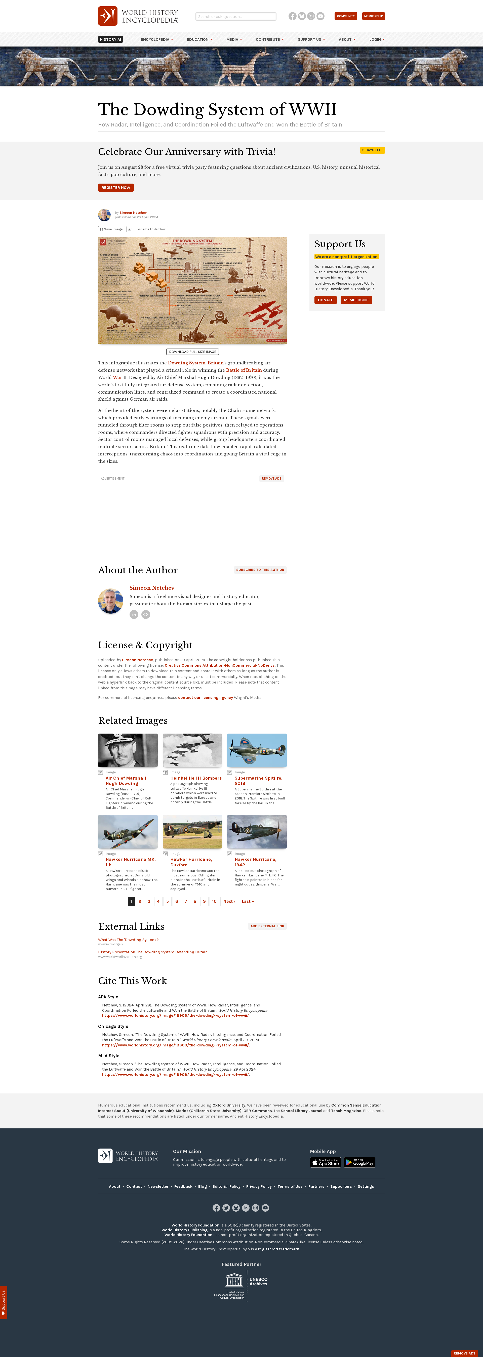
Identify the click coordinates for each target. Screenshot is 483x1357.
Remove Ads (271, 478)
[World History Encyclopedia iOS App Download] (325, 1163)
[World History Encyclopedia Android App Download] (359, 1163)
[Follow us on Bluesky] (236, 1210)
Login (375, 39)
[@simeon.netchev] (145, 614)
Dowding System (187, 362)
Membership (356, 300)
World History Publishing (185, 1229)
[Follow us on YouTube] (266, 1210)
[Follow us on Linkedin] (246, 1210)
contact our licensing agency (205, 697)
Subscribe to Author (147, 229)
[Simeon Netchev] (134, 614)
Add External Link (267, 926)
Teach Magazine (346, 1110)
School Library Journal (301, 1110)
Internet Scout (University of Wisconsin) (136, 1110)
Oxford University (229, 1105)
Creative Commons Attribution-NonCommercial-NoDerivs (220, 665)
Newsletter (158, 1186)
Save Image (111, 229)
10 (214, 901)
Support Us (309, 39)
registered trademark (278, 1249)
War (117, 377)
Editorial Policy (226, 1186)
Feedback (183, 1186)
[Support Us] (3, 1302)
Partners (316, 1186)
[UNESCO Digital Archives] (241, 1285)
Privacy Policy (259, 1186)
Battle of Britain (244, 370)
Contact (134, 1186)
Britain (216, 362)
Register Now (116, 187)
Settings (366, 1186)
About (345, 39)
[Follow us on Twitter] (226, 1210)
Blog (202, 1186)
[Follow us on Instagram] (256, 1210)
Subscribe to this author (260, 570)
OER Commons (258, 1110)
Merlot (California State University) (209, 1110)
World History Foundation (195, 1225)
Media (232, 39)
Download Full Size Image (192, 352)
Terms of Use (290, 1186)
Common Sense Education (356, 1105)
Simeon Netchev (133, 212)
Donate (325, 300)
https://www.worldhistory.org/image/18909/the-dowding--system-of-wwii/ (175, 1015)
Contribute (268, 39)
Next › (229, 901)
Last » (248, 901)
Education (198, 39)
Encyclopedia (155, 39)
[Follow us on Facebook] (217, 1210)
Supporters (341, 1186)
